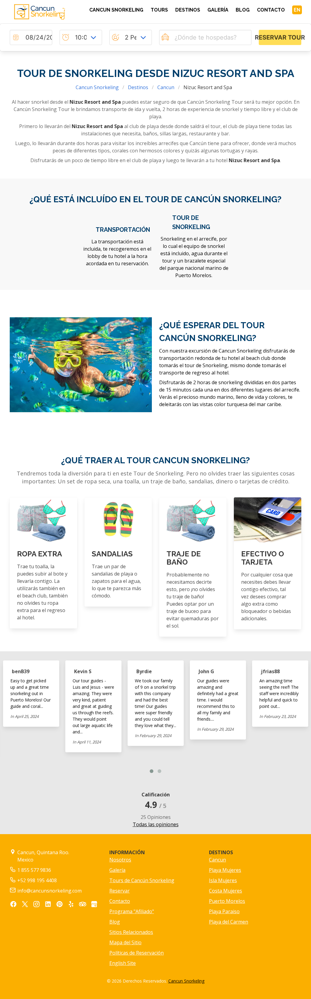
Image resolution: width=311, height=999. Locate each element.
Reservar (119, 890)
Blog (114, 921)
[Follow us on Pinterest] (59, 905)
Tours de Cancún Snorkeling (141, 880)
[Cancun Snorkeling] (43, 12)
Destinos (138, 87)
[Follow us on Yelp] (71, 905)
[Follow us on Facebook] (13, 905)
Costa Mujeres (225, 890)
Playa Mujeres (225, 870)
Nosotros (120, 859)
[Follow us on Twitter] (25, 905)
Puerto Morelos (227, 901)
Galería (117, 870)
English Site (122, 963)
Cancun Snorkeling (97, 87)
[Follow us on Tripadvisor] (82, 905)
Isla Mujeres (223, 880)
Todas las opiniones (156, 824)
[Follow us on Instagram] (36, 905)
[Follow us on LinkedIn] (48, 905)
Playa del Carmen (228, 921)
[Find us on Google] (94, 905)
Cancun (165, 87)
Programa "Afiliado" (131, 911)
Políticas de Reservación (136, 952)
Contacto (119, 901)
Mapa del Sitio (125, 942)
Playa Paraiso (224, 911)
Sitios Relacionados (131, 932)
